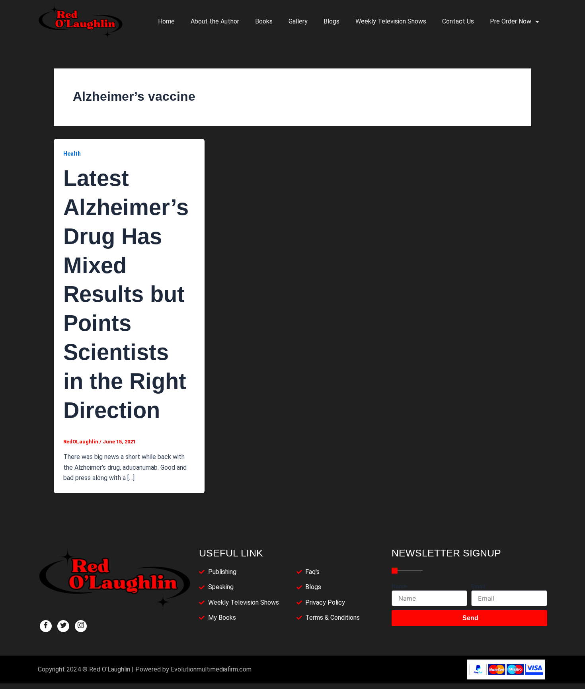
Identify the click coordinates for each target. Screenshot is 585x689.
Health (72, 153)
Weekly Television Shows (390, 21)
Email (478, 586)
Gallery (298, 21)
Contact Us (458, 21)
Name (399, 586)
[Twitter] (63, 626)
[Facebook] (46, 626)
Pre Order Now (510, 21)
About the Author (215, 21)
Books (264, 21)
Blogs (331, 21)
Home (166, 21)
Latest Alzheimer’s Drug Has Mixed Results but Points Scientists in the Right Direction (126, 294)
